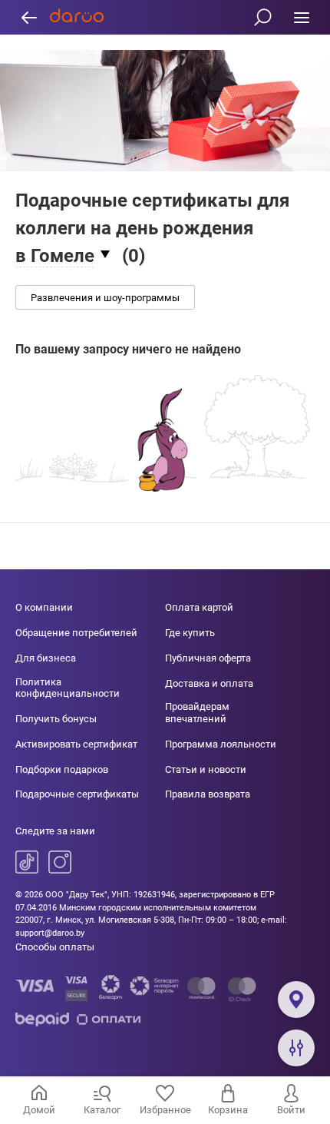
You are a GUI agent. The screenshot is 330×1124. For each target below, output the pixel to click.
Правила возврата (207, 794)
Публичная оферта (208, 658)
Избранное (165, 1110)
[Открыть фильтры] (296, 1048)
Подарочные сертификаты (77, 794)
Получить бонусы (56, 718)
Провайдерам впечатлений (197, 712)
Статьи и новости (205, 769)
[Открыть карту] (296, 999)
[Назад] (28, 17)
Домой (39, 1110)
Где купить (190, 632)
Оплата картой (199, 607)
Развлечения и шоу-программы (105, 297)
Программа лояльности (220, 744)
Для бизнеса (45, 658)
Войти (291, 1110)
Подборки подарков (61, 769)
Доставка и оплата (209, 683)
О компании (44, 607)
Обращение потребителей (76, 632)
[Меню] (301, 17)
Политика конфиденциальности (67, 688)
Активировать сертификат (76, 744)
